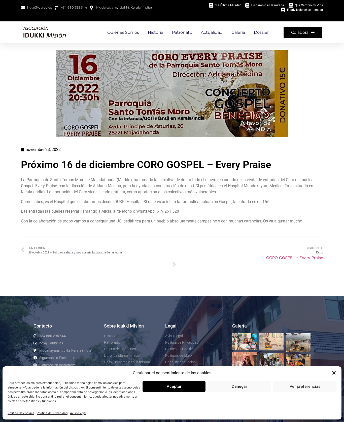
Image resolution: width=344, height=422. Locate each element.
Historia (155, 32)
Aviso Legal (78, 413)
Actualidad (212, 32)
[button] (333, 372)
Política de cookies (21, 413)
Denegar (239, 386)
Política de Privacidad (52, 413)
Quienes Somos (123, 32)
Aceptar (174, 386)
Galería (238, 32)
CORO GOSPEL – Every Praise (294, 257)
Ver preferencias (305, 386)
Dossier (261, 32)
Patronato (182, 32)
